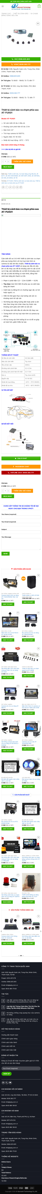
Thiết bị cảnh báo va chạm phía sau (24, 181)
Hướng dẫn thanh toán (9, 1035)
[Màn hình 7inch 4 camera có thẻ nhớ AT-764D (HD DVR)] (31, 693)
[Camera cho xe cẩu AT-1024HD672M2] (31, 729)
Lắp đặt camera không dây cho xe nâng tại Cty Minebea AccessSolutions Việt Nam (22, 1001)
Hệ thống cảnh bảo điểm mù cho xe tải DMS (31, 937)
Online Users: (6, 1162)
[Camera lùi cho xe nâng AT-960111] (10, 693)
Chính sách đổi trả (8, 1046)
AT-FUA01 (10, 181)
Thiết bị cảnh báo (20, 14)
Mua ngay (7, 167)
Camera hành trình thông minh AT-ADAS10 (9, 937)
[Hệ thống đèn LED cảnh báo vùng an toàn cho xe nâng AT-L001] (10, 656)
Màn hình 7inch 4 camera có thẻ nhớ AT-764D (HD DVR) (31, 707)
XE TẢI (15, 178)
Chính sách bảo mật (8, 1050)
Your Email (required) (8, 522)
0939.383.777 (15, 93)
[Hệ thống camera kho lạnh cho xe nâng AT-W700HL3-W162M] (10, 729)
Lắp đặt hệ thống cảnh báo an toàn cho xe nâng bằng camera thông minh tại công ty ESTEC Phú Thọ (22, 1021)
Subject (4, 529)
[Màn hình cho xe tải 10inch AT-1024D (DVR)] (10, 620)
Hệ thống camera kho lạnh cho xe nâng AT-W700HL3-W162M (10, 743)
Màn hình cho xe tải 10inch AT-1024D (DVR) (9, 633)
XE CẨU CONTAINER (12, 176)
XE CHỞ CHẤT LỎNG (25, 176)
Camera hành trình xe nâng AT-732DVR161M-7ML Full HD (10, 597)
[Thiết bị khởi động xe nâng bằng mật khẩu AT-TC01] (31, 882)
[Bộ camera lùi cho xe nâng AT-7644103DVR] (31, 620)
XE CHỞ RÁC (35, 176)
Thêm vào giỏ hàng (22, 161)
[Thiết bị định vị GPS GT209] (31, 582)
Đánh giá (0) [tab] (5, 204)
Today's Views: (6, 1167)
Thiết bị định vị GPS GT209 (30, 595)
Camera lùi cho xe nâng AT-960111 (10, 707)
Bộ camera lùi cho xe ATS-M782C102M (9, 822)
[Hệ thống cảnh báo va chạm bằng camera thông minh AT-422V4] (31, 844)
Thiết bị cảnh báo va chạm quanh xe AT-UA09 (30, 669)
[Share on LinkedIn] (20, 187)
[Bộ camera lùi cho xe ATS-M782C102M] (10, 809)
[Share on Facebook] (6, 187)
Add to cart (8, 604)
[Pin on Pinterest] (17, 187)
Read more (7, 902)
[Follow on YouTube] (10, 1082)
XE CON (3, 178)
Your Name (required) (8, 514)
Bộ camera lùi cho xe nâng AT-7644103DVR (30, 633)
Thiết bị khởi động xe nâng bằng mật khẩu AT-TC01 (30, 895)
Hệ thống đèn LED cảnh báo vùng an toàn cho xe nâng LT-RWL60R (10, 859)
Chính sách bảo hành (9, 1042)
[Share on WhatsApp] (3, 187)
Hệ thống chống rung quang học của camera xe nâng (23, 1014)
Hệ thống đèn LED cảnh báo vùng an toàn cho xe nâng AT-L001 (10, 670)
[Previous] (1, 935)
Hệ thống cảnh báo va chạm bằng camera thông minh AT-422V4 (31, 859)
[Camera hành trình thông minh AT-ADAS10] (10, 923)
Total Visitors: (6, 1172)
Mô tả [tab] (3, 200)
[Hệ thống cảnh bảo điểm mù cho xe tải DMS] (31, 923)
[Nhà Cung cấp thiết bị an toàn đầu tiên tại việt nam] (21, 6)
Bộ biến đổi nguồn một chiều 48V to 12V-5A (10, 780)
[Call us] (6, 1082)
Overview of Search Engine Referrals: (14, 1178)
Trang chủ (6, 14)
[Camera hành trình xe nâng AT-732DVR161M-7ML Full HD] (10, 582)
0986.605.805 (15, 76)
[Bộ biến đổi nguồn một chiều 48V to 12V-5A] (10, 766)
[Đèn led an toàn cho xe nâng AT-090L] (31, 766)
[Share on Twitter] (10, 187)
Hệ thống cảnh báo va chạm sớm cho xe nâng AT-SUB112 (10, 895)
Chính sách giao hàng (9, 1039)
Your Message (6, 537)
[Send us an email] (3, 1082)
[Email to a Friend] (13, 187)
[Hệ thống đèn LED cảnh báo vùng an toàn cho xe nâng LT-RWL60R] (10, 844)
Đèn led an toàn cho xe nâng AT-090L (31, 780)
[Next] (41, 935)
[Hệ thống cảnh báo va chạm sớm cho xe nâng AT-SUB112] (10, 882)
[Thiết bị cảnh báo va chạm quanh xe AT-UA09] (31, 656)
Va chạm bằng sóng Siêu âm (27, 174)
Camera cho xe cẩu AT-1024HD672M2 (29, 742)
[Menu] (2, 6)
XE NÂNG (10, 178)
